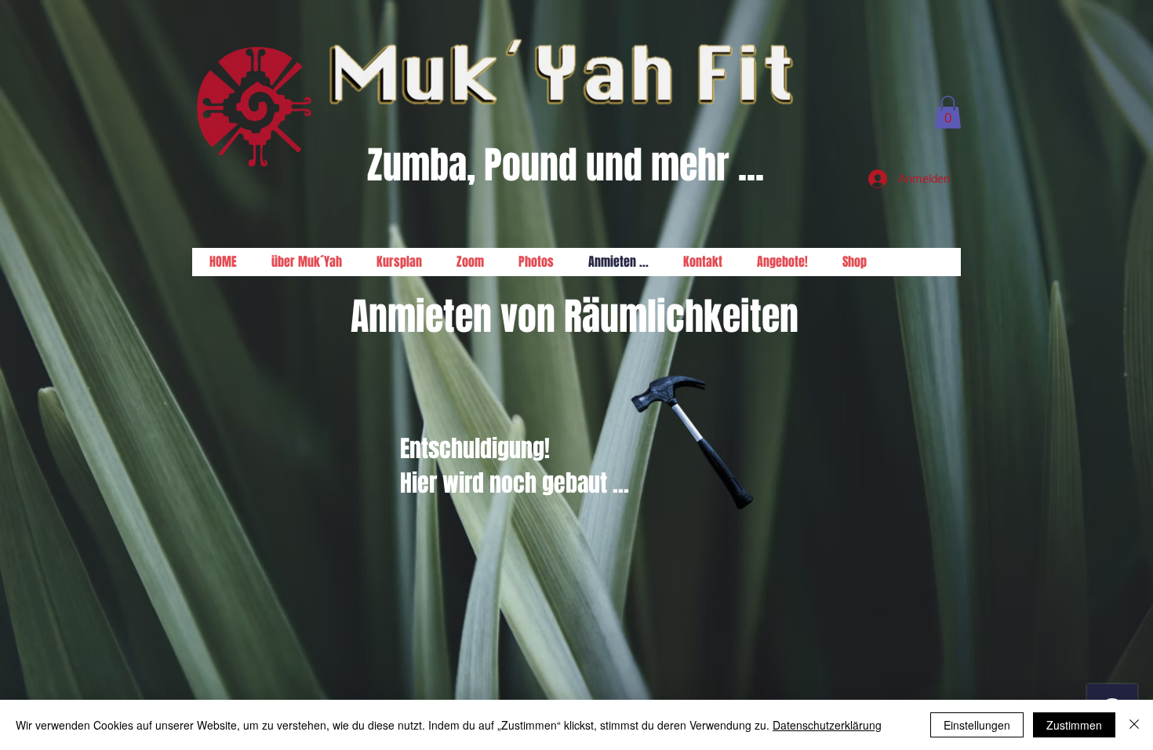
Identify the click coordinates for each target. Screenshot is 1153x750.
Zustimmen (1074, 725)
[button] (948, 112)
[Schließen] (1134, 724)
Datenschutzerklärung (827, 725)
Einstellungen (977, 725)
